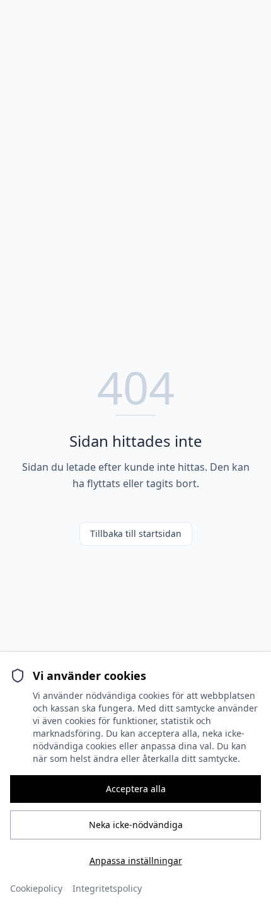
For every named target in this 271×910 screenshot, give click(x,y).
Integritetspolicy (107, 888)
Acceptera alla (136, 789)
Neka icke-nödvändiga (136, 825)
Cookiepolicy (36, 888)
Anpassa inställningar (135, 861)
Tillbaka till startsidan (136, 533)
